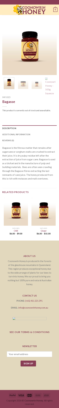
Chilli (16, 231)
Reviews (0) (8, 140)
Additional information (16, 134)
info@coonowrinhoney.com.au (33, 307)
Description (9, 128)
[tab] (29, 128)
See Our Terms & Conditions (30, 332)
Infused (6, 97)
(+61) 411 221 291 (34, 301)
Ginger (44, 231)
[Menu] (3, 9)
